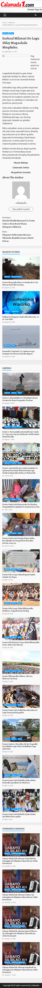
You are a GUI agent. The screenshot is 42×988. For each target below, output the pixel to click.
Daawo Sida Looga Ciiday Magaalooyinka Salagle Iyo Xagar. (21, 560)
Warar (11, 33)
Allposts (5, 33)
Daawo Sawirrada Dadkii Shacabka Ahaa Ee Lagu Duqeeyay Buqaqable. (21, 696)
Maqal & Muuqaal (17, 276)
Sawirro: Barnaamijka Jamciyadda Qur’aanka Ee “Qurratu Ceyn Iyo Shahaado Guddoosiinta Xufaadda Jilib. (21, 418)
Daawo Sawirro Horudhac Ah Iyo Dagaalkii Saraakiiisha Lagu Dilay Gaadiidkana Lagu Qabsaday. (21, 730)
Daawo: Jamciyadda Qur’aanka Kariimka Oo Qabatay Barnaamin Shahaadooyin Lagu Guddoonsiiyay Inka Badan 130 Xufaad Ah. (21, 454)
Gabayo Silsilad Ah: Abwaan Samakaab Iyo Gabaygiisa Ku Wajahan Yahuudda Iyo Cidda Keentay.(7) (21, 953)
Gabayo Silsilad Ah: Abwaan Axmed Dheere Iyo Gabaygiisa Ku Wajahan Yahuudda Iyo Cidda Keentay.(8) (21, 917)
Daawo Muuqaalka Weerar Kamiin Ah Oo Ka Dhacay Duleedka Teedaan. (21, 268)
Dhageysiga (15, 311)
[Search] (35, 15)
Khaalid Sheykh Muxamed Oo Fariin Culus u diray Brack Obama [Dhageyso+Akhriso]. (18, 222)
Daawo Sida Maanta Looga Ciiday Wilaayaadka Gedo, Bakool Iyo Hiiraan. (21, 628)
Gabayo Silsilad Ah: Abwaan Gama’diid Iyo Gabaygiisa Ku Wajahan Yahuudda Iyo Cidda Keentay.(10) (21, 844)
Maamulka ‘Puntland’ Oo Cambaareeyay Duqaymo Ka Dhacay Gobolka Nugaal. (21, 336)
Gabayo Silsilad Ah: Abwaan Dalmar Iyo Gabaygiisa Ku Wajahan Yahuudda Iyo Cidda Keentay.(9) (21, 881)
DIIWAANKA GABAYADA (18, 853)
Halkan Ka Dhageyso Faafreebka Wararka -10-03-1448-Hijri (21, 302)
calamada (21, 203)
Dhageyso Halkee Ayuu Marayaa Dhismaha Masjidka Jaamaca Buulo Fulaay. (18, 236)
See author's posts (21, 209)
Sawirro (14, 392)
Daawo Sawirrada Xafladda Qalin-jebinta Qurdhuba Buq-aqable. (21, 800)
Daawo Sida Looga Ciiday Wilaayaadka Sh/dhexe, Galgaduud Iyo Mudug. (21, 594)
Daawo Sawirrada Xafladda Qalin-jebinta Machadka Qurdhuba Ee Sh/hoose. (21, 766)
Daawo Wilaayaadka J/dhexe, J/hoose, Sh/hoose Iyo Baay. (21, 662)
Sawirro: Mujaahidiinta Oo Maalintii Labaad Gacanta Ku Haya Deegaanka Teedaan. (21, 384)
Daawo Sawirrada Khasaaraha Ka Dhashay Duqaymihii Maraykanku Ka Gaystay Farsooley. (21, 490)
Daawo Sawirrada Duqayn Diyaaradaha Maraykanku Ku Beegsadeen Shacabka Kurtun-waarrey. (21, 524)
